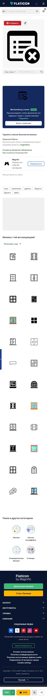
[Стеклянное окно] (13, 299)
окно (6, 188)
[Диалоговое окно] (13, 491)
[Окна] (34, 256)
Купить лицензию (23, 123)
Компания (7, 618)
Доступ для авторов (23, 586)
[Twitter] (17, 630)
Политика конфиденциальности (24, 654)
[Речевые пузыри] (13, 363)
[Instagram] (30, 630)
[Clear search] (31, 11)
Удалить (7, 192)
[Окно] (13, 256)
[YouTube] (36, 630)
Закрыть (38, 188)
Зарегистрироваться (23, 645)
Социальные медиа (23, 624)
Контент (7, 602)
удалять (27, 188)
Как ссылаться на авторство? (15, 153)
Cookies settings (24, 663)
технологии (16, 188)
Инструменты (9, 608)
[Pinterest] (23, 630)
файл (16, 192)
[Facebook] (11, 630)
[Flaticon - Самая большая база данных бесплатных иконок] (20, 3)
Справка (7, 613)
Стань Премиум (23, 593)
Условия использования (23, 651)
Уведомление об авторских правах (24, 660)
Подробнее (23, 118)
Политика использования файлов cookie (24, 657)
